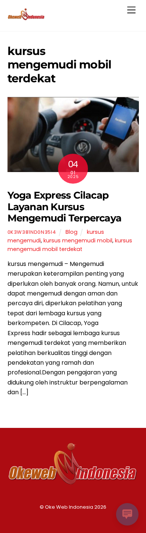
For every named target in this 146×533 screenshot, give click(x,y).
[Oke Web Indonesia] (26, 17)
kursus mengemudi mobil (77, 240)
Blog (71, 232)
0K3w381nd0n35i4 (31, 232)
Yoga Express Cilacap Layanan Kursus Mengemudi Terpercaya (64, 206)
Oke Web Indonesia (69, 507)
